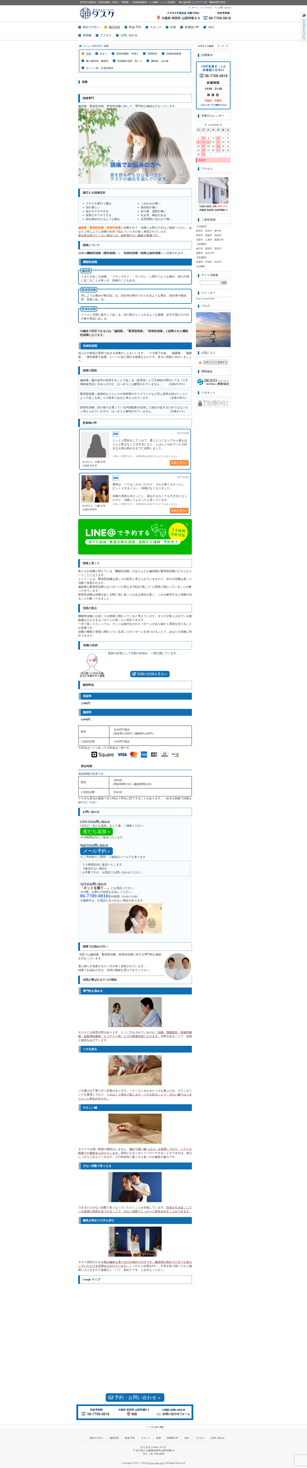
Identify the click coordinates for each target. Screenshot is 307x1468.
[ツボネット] (213, 407)
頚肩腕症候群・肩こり (129, 61)
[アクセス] (213, 194)
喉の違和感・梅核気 (97, 61)
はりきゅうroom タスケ (156, 1463)
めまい (103, 53)
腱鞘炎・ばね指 (159, 61)
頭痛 (88, 53)
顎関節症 (152, 53)
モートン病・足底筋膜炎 (99, 68)
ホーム (195, 7)
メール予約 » (96, 851)
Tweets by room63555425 (205, 299)
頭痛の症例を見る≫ (152, 674)
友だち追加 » (96, 831)
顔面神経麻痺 (173, 53)
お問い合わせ (224, 7)
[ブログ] (213, 329)
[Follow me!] (304, 40)
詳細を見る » (179, 462)
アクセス (208, 7)
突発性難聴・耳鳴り (127, 53)
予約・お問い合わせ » (137, 1397)
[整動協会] (213, 385)
